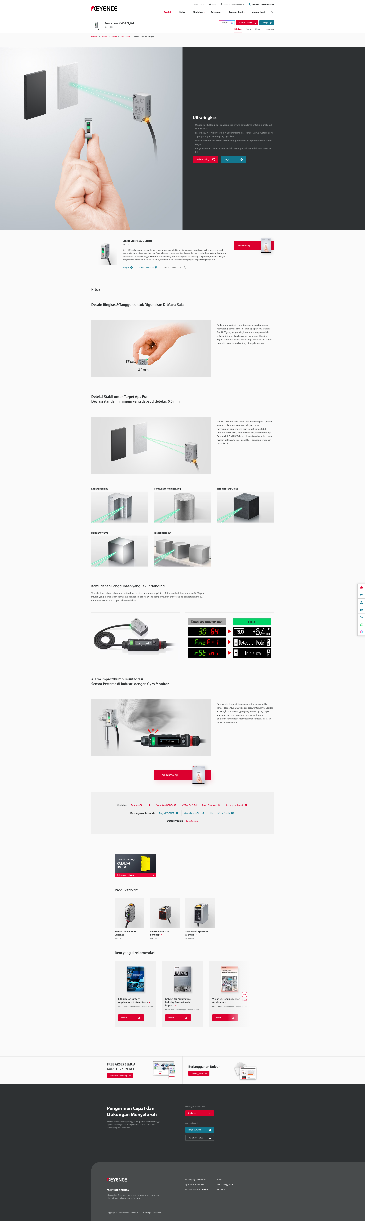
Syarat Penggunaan (225, 1184)
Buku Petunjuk (209, 805)
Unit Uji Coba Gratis (220, 813)
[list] (182, 919)
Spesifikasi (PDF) (164, 805)
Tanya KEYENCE (146, 267)
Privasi (219, 1179)
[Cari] (272, 12)
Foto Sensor (192, 820)
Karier (214, 4)
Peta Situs (221, 1189)
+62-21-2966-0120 (263, 4)
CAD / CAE (187, 805)
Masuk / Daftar (199, 4)
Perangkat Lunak (234, 805)
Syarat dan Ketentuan (194, 1184)
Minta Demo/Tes (192, 813)
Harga (126, 267)
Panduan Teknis (139, 805)
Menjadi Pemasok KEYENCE (196, 1189)
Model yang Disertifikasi (195, 1179)
